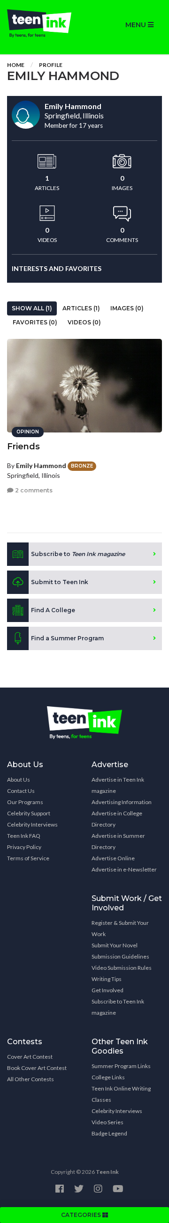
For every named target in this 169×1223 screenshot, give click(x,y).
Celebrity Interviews (32, 824)
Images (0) (127, 308)
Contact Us (21, 790)
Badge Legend (109, 1133)
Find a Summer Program (67, 638)
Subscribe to (78, 553)
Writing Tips (107, 978)
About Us (18, 779)
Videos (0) (84, 322)
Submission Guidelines (120, 956)
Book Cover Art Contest (37, 1067)
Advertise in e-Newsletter (124, 869)
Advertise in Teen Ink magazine (118, 785)
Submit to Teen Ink (59, 582)
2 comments (33, 490)
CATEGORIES (81, 1214)
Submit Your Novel (115, 945)
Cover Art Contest (30, 1056)
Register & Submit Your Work (120, 928)
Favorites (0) (35, 322)
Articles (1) (81, 308)
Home (15, 64)
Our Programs (25, 802)
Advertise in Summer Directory (118, 841)
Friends (23, 446)
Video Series (107, 1122)
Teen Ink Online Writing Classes (121, 1094)
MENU (136, 25)
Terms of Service (28, 858)
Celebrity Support (28, 813)
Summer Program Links (121, 1065)
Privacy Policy (24, 846)
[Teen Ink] (42, 23)
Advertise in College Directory (117, 819)
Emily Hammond (41, 465)
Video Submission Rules (122, 967)
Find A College (53, 610)
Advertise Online (113, 858)
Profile (50, 64)
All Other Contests (30, 1079)
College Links (108, 1077)
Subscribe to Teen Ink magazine (118, 1007)
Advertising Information (122, 802)
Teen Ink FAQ (23, 835)
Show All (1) (32, 308)
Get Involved (107, 990)
